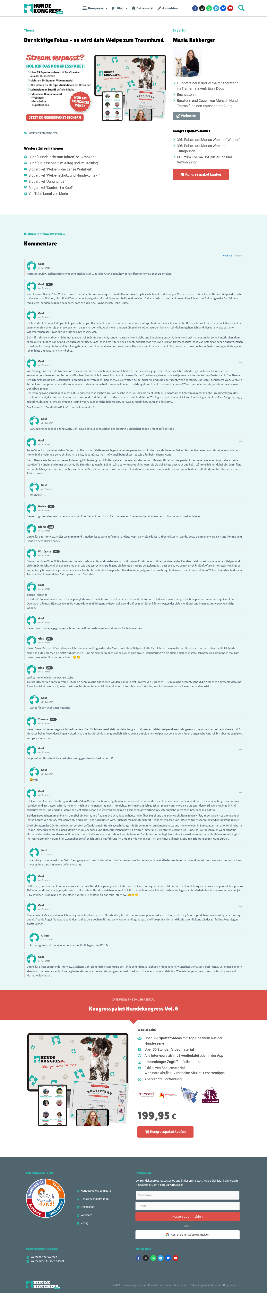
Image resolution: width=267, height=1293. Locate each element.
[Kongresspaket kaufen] (78, 1079)
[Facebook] (195, 8)
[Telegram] (216, 8)
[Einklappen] (240, 362)
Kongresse (95, 8)
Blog (119, 8)
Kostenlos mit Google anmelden (190, 1234)
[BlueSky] (223, 8)
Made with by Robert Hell (226, 1285)
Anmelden (169, 8)
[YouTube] (230, 8)
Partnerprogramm (199, 1285)
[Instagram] (202, 8)
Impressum (165, 1285)
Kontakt (152, 1285)
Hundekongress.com (134, 1285)
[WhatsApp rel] (209, 8)
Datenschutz (180, 1285)
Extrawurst (144, 8)
